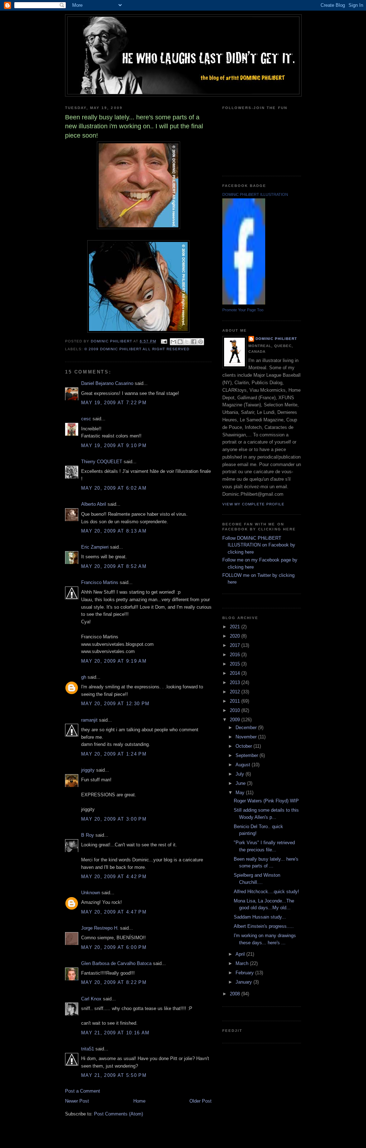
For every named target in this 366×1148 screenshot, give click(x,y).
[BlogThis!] (180, 341)
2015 (235, 664)
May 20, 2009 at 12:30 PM (115, 703)
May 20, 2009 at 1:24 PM (114, 754)
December (247, 727)
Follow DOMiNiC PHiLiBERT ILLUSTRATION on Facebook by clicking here (258, 545)
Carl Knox (91, 998)
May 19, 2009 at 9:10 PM (114, 445)
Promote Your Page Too (242, 310)
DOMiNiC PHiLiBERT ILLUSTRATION (255, 194)
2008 (235, 993)
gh (83, 677)
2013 (235, 682)
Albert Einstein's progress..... (264, 926)
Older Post (200, 1101)
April (241, 954)
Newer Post (77, 1101)
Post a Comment (82, 1091)
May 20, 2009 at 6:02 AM (114, 488)
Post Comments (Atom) (118, 1114)
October (244, 746)
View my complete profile (253, 504)
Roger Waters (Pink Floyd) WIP (266, 800)
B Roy (87, 835)
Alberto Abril (93, 504)
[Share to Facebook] (193, 341)
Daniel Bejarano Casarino (107, 383)
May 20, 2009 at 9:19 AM (114, 661)
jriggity (88, 770)
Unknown (90, 892)
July (241, 774)
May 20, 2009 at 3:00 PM (114, 819)
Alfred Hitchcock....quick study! (266, 891)
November (247, 736)
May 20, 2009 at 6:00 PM (114, 947)
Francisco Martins (99, 582)
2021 (235, 626)
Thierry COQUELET (101, 461)
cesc (86, 418)
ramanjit (89, 720)
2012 (235, 691)
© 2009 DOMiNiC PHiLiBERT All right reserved (136, 349)
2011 (235, 701)
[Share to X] (187, 341)
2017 (235, 645)
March (243, 963)
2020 (235, 636)
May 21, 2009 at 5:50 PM (114, 1075)
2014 (235, 673)
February (245, 972)
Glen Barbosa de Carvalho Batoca (116, 963)
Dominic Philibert (276, 339)
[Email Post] (164, 341)
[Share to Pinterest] (200, 341)
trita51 (87, 1048)
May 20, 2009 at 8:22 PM (114, 982)
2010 (235, 710)
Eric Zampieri (95, 547)
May (241, 792)
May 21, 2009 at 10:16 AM (115, 1032)
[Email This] (173, 341)
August (244, 764)
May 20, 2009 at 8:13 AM (114, 531)
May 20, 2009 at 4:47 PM (114, 912)
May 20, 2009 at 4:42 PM (114, 876)
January (244, 982)
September (247, 755)
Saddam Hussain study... (260, 917)
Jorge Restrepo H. (100, 928)
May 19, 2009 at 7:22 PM (114, 402)
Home (139, 1101)
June (241, 783)
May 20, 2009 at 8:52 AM (114, 566)
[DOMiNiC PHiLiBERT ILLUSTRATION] (243, 303)
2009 (235, 719)
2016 (235, 654)
